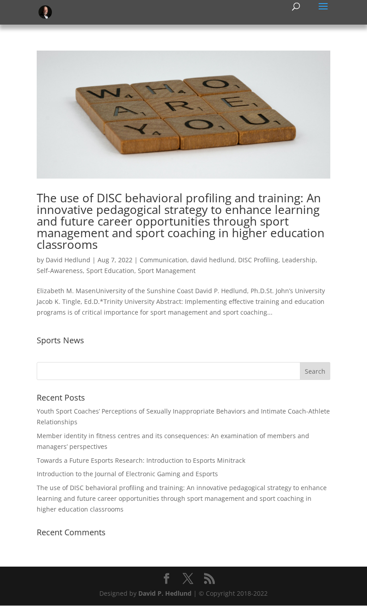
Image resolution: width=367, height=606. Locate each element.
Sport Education (110, 270)
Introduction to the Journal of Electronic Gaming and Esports (127, 473)
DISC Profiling (258, 260)
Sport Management (167, 270)
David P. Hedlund (165, 593)
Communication (163, 260)
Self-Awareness (60, 270)
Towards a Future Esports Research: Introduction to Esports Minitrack (141, 460)
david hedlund (213, 260)
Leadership (299, 260)
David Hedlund (68, 260)
